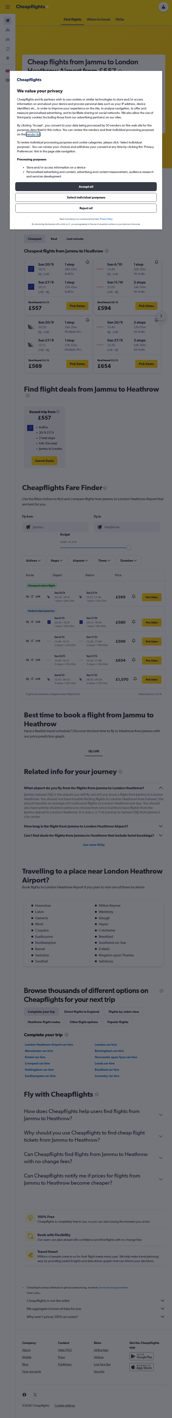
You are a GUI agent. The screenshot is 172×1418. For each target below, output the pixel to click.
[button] (86, 186)
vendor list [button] (33, 134)
